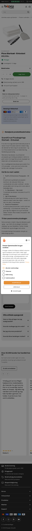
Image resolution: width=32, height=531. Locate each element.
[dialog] (16, 265)
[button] (16, 291)
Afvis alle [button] (16, 287)
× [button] (29, 240)
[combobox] (26, 240)
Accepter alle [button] (16, 282)
